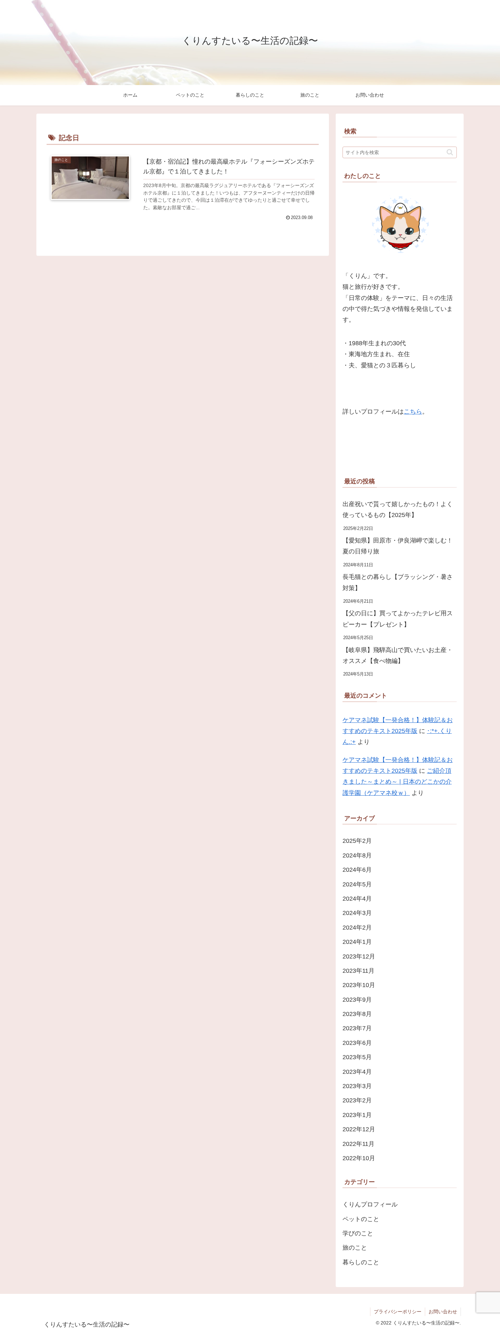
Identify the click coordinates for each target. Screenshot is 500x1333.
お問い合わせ (443, 1311)
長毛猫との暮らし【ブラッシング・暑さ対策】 (398, 582)
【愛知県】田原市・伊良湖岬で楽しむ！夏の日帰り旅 (398, 546)
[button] (450, 152)
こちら (413, 411)
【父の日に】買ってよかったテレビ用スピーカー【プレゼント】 (398, 619)
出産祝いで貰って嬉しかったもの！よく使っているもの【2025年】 (398, 509)
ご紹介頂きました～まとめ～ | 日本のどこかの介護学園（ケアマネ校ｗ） (397, 781)
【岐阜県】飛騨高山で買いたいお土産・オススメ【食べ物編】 (398, 655)
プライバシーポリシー (397, 1311)
